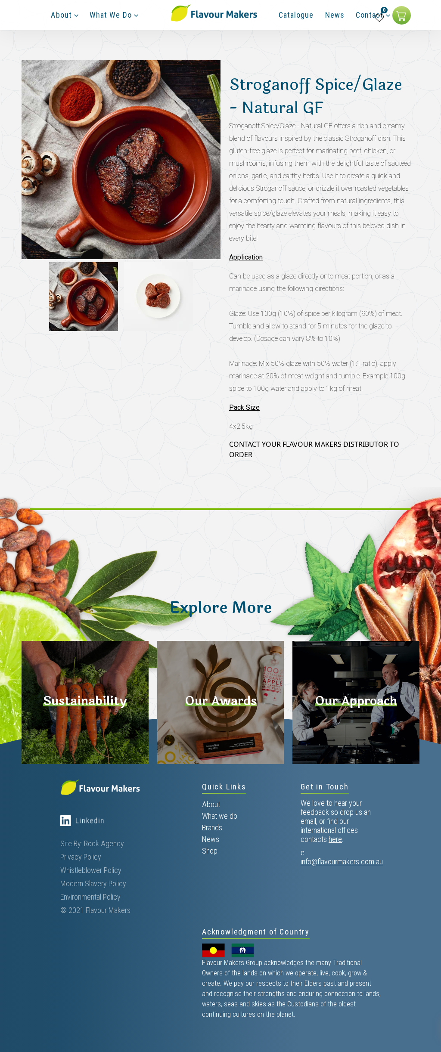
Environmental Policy (90, 896)
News (210, 839)
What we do (219, 815)
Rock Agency (104, 843)
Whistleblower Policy (90, 870)
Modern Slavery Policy (93, 883)
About (211, 804)
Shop (209, 850)
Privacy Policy (80, 856)
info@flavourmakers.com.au (342, 861)
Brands (212, 827)
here (335, 839)
